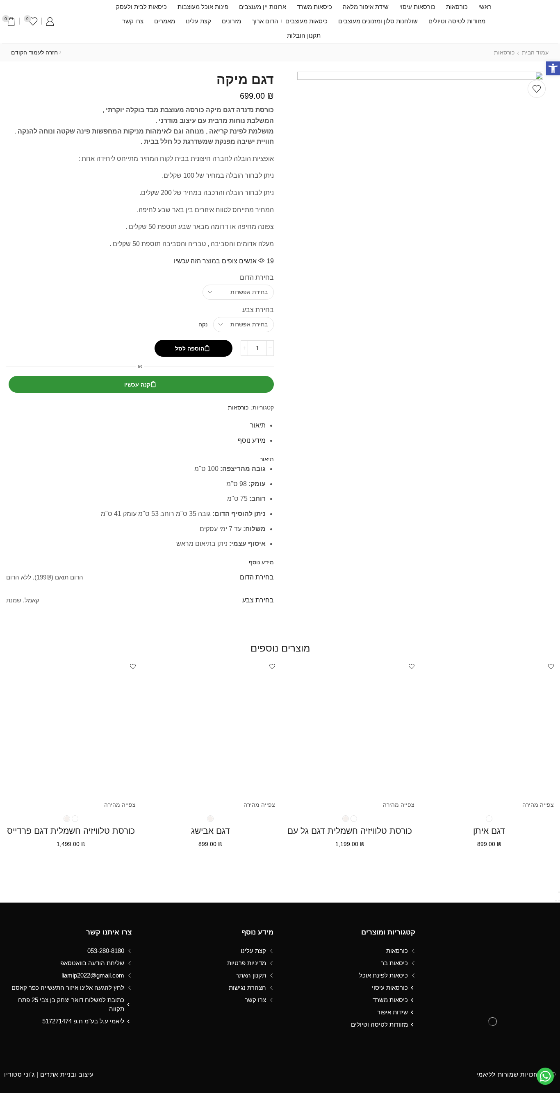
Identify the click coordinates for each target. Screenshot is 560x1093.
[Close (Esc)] (559, 892)
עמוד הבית (535, 52)
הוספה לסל (189, 348)
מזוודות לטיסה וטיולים (456, 21)
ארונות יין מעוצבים (262, 7)
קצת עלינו (198, 21)
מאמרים (164, 21)
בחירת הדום (257, 277)
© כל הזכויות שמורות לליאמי (516, 1074)
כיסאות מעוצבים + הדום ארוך (290, 21)
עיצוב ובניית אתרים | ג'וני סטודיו (49, 1074)
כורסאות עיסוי (417, 7)
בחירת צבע (258, 309)
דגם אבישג (210, 830)
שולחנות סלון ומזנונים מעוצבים (378, 21)
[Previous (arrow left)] (559, 900)
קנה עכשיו (137, 384)
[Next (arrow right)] (556, 900)
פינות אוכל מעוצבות (203, 7)
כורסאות (457, 7)
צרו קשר (132, 21)
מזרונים (231, 21)
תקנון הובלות (304, 35)
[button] (553, 68)
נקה (202, 324)
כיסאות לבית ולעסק (141, 7)
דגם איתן (489, 830)
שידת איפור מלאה (366, 7)
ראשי (485, 7)
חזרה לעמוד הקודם (34, 52)
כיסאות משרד (314, 7)
